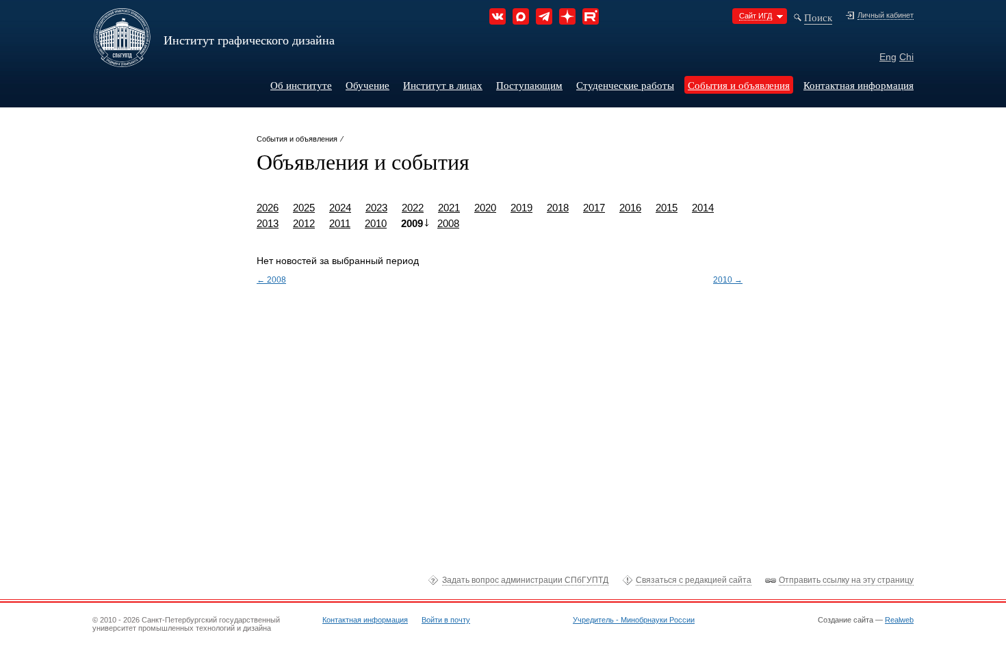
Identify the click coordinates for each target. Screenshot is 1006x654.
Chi (906, 56)
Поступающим (529, 85)
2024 (340, 207)
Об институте (301, 85)
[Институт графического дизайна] (122, 62)
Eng (888, 56)
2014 (703, 207)
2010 (376, 223)
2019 (521, 207)
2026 (268, 207)
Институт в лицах (442, 85)
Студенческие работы (625, 85)
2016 (630, 207)
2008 (448, 223)
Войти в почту (446, 620)
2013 (268, 223)
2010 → (728, 280)
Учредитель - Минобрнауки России (634, 620)
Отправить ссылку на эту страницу (846, 580)
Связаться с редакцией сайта (693, 580)
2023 (376, 207)
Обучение (367, 85)
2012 (304, 223)
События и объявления (739, 85)
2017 (594, 207)
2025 (304, 207)
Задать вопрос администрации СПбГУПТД (525, 580)
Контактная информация (858, 85)
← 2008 (271, 280)
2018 (558, 207)
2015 (667, 207)
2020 (485, 207)
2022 (413, 207)
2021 (449, 207)
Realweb (899, 620)
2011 (339, 223)
